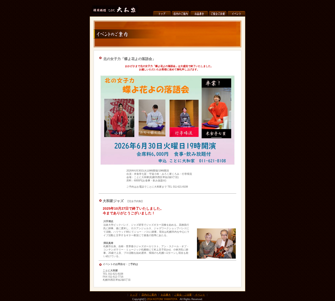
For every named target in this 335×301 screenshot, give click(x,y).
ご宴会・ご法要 (183, 294)
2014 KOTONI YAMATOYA (162, 299)
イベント (200, 294)
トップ (133, 294)
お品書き (166, 294)
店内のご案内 (149, 294)
